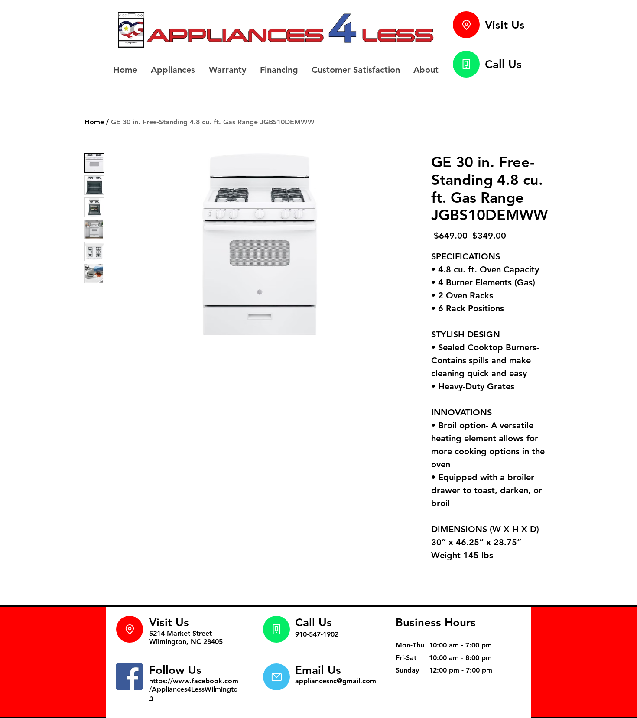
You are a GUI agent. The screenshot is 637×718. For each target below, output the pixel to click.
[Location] (466, 24)
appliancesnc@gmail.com (335, 681)
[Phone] (466, 64)
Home (94, 122)
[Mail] (276, 676)
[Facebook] (129, 676)
